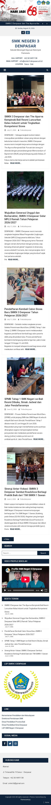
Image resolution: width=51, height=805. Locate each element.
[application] (25, 579)
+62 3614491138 (30, 58)
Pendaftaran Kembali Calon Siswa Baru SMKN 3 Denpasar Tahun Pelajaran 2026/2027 (23, 312)
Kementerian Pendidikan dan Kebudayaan (18, 715)
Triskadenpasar (25, 130)
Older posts (9, 539)
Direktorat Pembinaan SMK (12, 719)
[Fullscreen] (46, 590)
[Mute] (42, 590)
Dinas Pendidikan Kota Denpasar (14, 725)
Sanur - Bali (28, 64)
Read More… (15, 163)
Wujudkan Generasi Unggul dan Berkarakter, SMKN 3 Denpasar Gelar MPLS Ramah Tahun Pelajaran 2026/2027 (25, 621)
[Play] (5, 590)
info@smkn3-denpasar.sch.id (31, 61)
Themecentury (25, 800)
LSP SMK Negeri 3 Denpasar (13, 728)
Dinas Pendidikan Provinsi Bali (13, 722)
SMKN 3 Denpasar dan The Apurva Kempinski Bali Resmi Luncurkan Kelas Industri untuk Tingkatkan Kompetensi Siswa (26, 608)
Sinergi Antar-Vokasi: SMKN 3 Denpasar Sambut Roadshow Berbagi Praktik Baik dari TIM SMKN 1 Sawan (25, 492)
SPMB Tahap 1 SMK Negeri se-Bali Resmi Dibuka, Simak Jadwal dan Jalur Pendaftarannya (23, 402)
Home (47, 802)
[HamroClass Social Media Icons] (4, 743)
